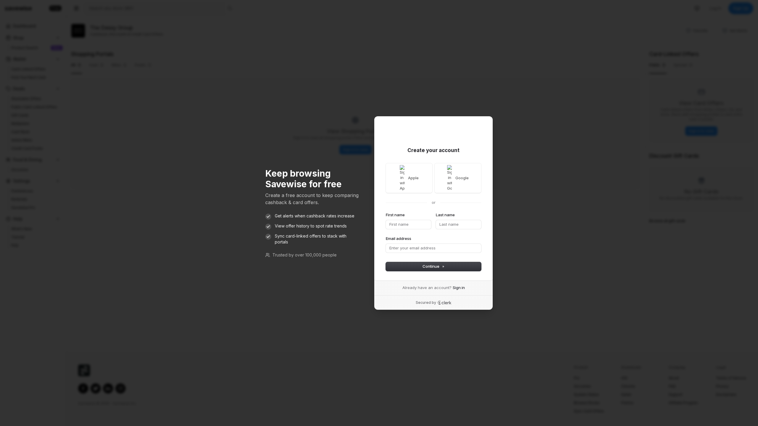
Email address (398, 238)
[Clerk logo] (444, 303)
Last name (445, 214)
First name (395, 214)
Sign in (459, 287)
